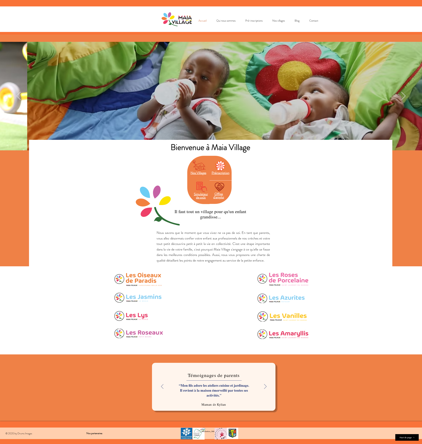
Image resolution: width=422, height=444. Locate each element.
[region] (198, 192)
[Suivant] (403, 96)
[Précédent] (18, 96)
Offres (218, 194)
